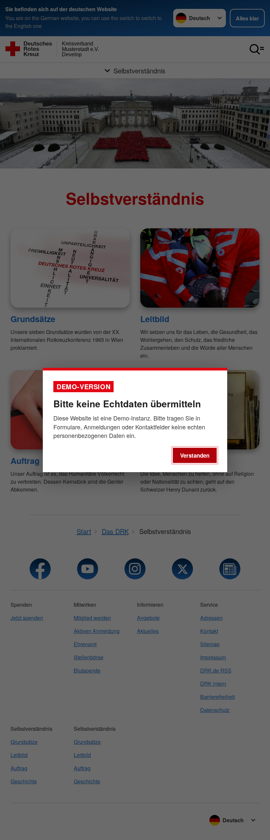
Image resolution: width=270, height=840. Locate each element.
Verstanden (194, 455)
